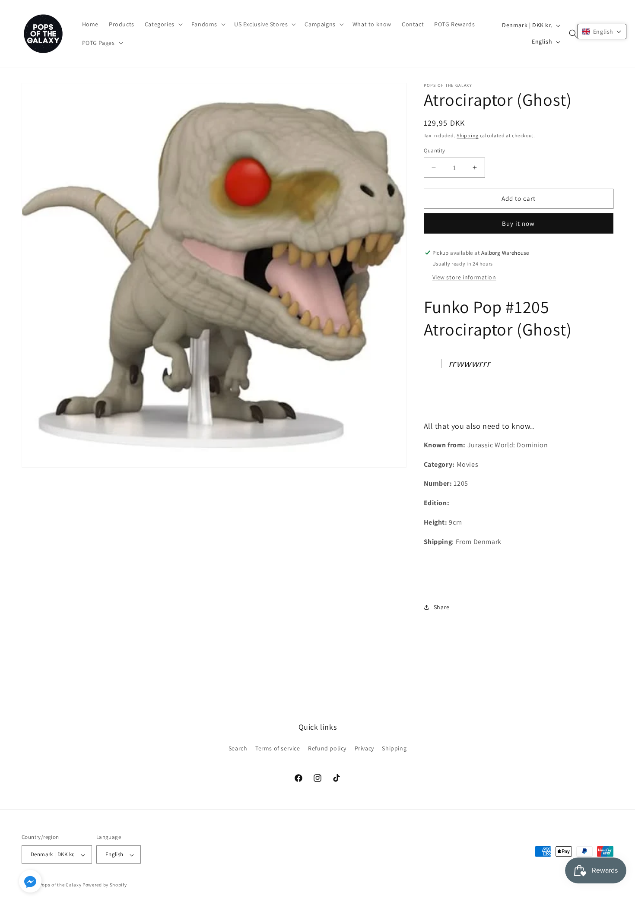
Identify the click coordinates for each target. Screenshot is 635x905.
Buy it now (518, 223)
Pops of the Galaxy (60, 885)
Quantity (434, 150)
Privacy (364, 748)
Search (238, 748)
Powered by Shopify (105, 885)
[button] (163, 24)
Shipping (468, 135)
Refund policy (327, 748)
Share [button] (442, 607)
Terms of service (277, 748)
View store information (464, 277)
